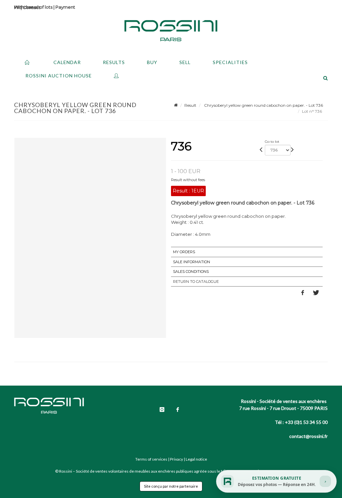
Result (190, 105)
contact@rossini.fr (308, 436)
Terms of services (151, 459)
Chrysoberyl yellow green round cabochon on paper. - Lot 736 (263, 105)
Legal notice (196, 459)
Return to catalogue (196, 281)
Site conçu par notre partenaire (171, 486)
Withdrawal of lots (33, 7)
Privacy (176, 459)
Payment (65, 7)
